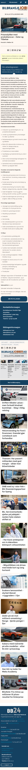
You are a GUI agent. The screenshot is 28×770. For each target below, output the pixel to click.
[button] (2, 361)
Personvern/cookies (7, 719)
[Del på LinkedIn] (13, 50)
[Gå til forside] (3, 2)
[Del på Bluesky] (20, 50)
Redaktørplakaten (13, 723)
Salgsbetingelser (19, 719)
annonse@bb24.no (7, 752)
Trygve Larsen (5, 729)
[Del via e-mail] (15, 50)
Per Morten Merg (6, 738)
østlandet (5, 342)
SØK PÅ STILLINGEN (14, 299)
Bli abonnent (13, 2)
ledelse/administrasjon (17, 342)
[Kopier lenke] (17, 50)
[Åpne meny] (26, 2)
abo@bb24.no (6, 750)
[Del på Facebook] (8, 50)
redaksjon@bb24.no (7, 748)
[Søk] (20, 2)
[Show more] (14, 74)
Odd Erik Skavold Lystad (8, 733)
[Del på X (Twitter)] (10, 50)
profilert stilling (7, 344)
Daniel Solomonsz (6, 742)
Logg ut (7, 765)
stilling (16, 344)
